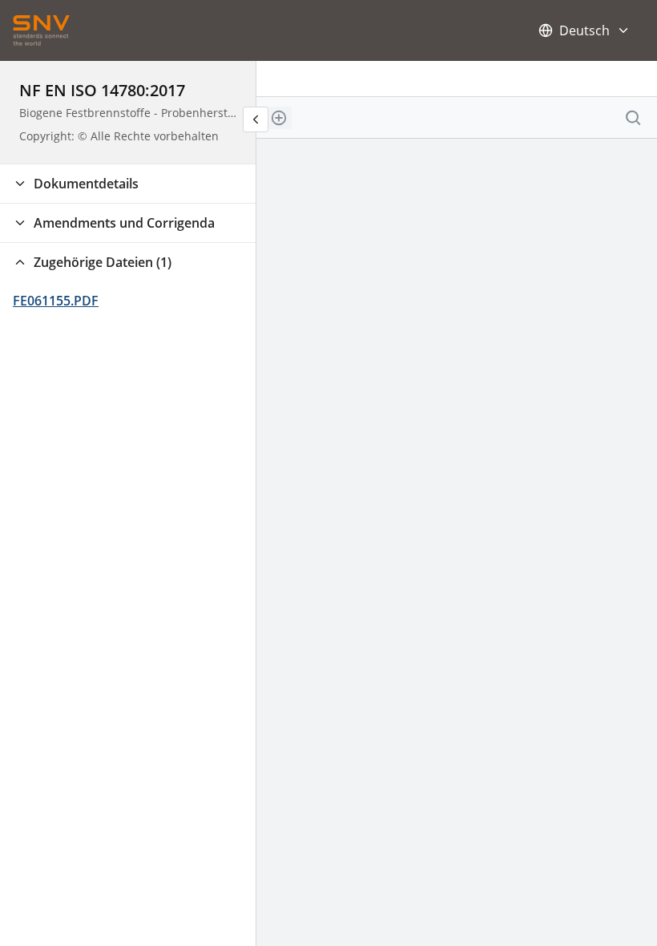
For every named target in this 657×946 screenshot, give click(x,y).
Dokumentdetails (86, 183)
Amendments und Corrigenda (124, 223)
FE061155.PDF (56, 300)
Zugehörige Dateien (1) (102, 262)
